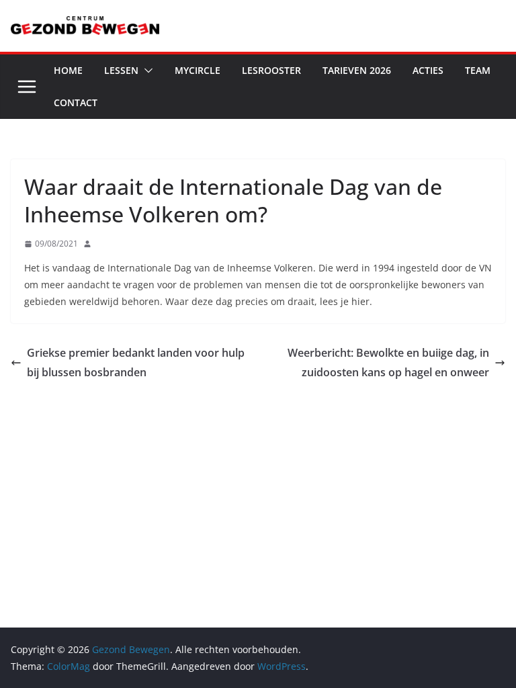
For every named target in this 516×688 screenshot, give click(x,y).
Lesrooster (271, 70)
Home (68, 70)
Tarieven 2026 (356, 70)
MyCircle (197, 70)
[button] (145, 70)
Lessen (121, 70)
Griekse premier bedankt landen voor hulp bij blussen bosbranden (136, 362)
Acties (428, 70)
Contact (75, 102)
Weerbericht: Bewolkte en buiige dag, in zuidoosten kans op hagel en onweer (388, 362)
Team (477, 70)
